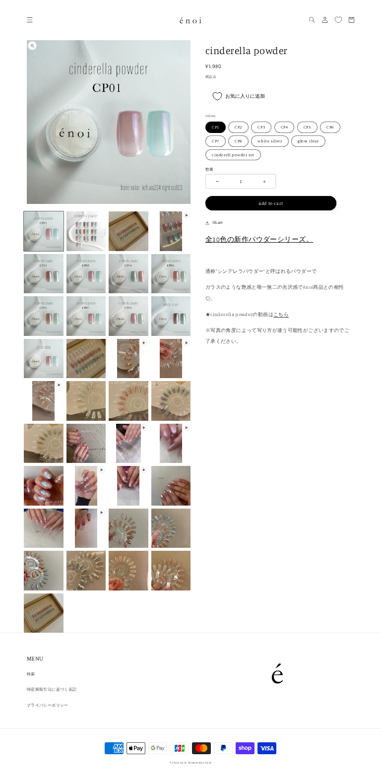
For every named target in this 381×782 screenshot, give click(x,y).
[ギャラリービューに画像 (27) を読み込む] (171, 570)
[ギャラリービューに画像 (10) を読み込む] (128, 316)
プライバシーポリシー (47, 705)
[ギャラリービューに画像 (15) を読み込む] (128, 401)
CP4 (284, 127)
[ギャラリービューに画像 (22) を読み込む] (128, 528)
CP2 (238, 127)
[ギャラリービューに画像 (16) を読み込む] (171, 401)
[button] (29, 19)
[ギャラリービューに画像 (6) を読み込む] (128, 274)
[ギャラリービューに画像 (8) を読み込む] (44, 316)
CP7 (215, 140)
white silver (269, 140)
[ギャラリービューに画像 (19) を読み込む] (44, 486)
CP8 (238, 140)
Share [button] (217, 222)
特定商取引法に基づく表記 (51, 689)
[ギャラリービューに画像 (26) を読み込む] (128, 570)
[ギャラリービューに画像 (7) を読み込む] (171, 274)
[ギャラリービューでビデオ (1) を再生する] (171, 231)
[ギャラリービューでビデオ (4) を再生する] (44, 401)
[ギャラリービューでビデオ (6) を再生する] (171, 443)
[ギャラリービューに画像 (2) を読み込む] (86, 231)
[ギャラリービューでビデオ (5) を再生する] (128, 443)
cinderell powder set (233, 154)
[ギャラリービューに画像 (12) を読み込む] (44, 359)
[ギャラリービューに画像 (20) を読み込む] (171, 486)
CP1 (215, 127)
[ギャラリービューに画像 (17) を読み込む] (44, 443)
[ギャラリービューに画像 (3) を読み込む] (128, 231)
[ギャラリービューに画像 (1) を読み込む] (44, 231)
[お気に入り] (337, 19)
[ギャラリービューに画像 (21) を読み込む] (44, 528)
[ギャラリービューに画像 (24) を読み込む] (44, 570)
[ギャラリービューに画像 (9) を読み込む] (86, 316)
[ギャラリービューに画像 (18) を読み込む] (86, 443)
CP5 (307, 127)
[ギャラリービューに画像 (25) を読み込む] (86, 570)
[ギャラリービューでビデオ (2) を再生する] (128, 359)
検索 (31, 673)
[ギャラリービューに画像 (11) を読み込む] (171, 316)
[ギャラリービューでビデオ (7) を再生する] (86, 486)
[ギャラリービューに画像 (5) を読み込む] (86, 274)
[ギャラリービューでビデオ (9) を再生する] (86, 528)
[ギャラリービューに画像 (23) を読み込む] (171, 528)
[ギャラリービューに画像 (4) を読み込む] (44, 274)
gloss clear (308, 140)
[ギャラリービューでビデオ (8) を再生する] (128, 486)
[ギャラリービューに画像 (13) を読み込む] (86, 359)
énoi (183, 762)
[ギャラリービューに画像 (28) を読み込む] (44, 613)
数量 (209, 169)
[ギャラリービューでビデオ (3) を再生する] (171, 359)
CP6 (330, 127)
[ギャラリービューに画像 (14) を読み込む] (86, 401)
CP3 (261, 127)
